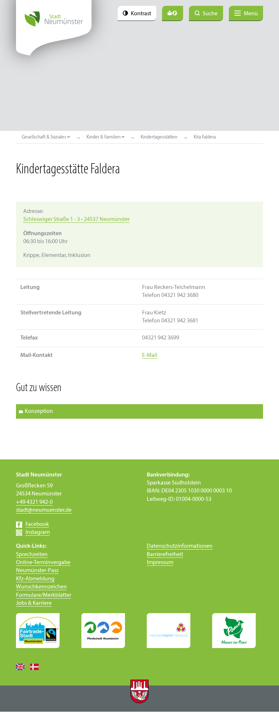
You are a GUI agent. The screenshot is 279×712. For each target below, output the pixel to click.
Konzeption (39, 411)
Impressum (160, 563)
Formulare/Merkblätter (43, 595)
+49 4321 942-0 (34, 502)
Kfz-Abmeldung (35, 579)
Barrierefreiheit (165, 555)
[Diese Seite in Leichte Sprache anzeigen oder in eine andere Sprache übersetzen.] (172, 13)
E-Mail (149, 355)
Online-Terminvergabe (43, 563)
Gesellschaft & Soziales (44, 137)
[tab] (139, 411)
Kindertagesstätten (159, 137)
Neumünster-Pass (37, 571)
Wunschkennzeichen (41, 587)
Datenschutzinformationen (180, 546)
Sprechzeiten (32, 555)
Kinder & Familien (104, 137)
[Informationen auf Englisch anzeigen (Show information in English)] (23, 666)
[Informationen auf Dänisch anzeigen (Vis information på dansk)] (37, 666)
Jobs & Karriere (34, 603)
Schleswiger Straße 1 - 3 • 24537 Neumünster (76, 219)
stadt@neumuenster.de (44, 510)
